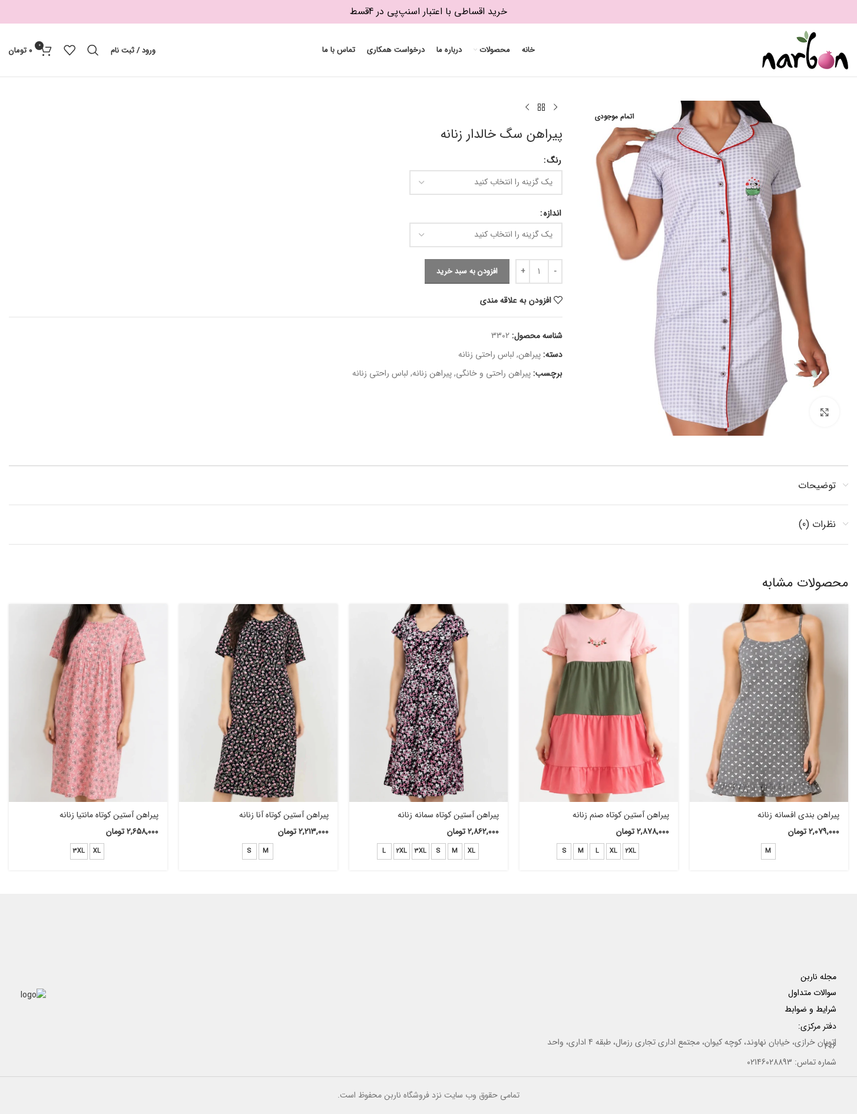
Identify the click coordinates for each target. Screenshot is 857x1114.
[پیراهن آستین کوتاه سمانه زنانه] (428, 703)
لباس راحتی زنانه (486, 354)
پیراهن (529, 354)
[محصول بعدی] (527, 108)
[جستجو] (93, 50)
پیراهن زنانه (432, 373)
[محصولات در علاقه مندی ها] (69, 50)
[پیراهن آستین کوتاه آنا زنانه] (258, 703)
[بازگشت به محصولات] (541, 108)
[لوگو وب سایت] (805, 49)
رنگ (554, 160)
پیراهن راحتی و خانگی (493, 373)
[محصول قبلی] (555, 108)
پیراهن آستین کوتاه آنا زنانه (284, 814)
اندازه (552, 213)
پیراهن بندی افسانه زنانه (798, 814)
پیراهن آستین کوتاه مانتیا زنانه (108, 814)
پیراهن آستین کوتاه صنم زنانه (621, 814)
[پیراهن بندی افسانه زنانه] (769, 703)
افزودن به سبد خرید (467, 271)
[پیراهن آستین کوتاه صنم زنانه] (599, 703)
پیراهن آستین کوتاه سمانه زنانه (448, 814)
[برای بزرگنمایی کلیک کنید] (824, 411)
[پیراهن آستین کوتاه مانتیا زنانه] (88, 703)
